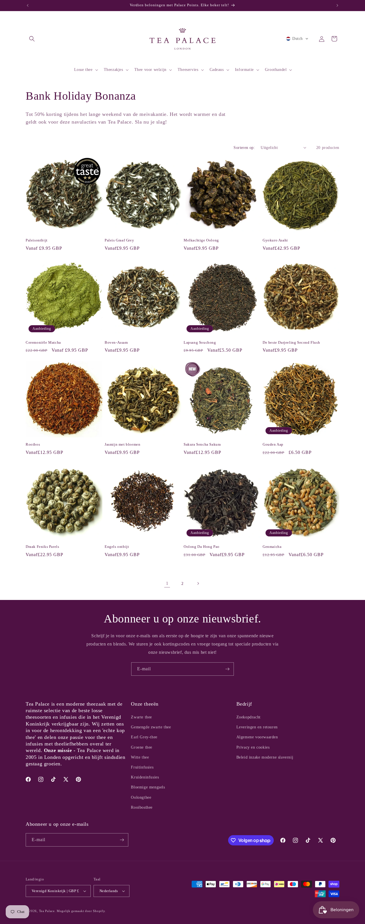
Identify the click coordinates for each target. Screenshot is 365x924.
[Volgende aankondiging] (337, 5)
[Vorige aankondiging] (27, 5)
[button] (32, 38)
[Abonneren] (227, 669)
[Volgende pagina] (198, 583)
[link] (167, 583)
